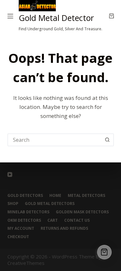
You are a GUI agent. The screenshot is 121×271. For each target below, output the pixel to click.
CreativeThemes (26, 263)
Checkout (18, 236)
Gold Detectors (25, 195)
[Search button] (107, 140)
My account (20, 228)
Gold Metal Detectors (50, 203)
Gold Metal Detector (56, 17)
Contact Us (77, 220)
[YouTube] (9, 174)
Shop (12, 203)
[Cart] (104, 252)
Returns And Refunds (64, 228)
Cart (52, 220)
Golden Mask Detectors (82, 212)
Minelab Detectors (28, 212)
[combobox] (55, 139)
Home (55, 195)
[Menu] (10, 16)
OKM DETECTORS (24, 220)
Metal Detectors (86, 195)
